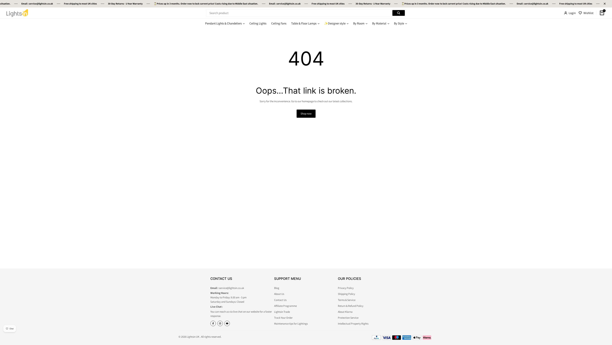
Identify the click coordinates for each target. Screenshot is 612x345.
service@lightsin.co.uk (36, 3)
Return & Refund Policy (350, 306)
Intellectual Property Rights (353, 323)
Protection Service (348, 317)
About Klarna (345, 312)
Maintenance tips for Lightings (291, 323)
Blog (276, 288)
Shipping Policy (346, 294)
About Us (279, 294)
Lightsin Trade (282, 312)
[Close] (604, 3)
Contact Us (280, 300)
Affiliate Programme (285, 306)
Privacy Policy (346, 288)
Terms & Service (346, 300)
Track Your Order (283, 317)
